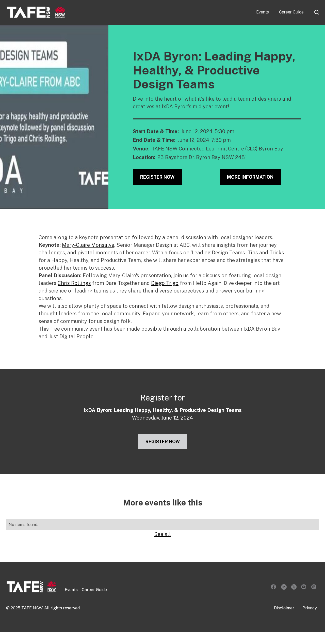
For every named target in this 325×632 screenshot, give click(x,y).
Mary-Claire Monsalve (88, 245)
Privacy (309, 608)
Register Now (157, 177)
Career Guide (291, 12)
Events (262, 12)
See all (162, 534)
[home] (36, 12)
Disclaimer (284, 608)
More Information (250, 177)
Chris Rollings (74, 283)
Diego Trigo (164, 283)
